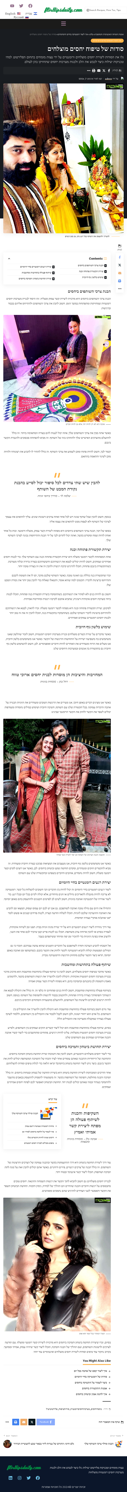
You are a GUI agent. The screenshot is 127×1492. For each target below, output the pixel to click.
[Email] (98, 70)
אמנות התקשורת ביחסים (94, 1388)
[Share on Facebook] (109, 70)
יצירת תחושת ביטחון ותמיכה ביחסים (35, 278)
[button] (63, 24)
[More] (88, 70)
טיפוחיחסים (96, 1409)
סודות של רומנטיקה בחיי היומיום (91, 1376)
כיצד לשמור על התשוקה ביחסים (91, 1382)
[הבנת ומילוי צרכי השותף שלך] (49, 1113)
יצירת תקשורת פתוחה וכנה (91, 271)
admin (108, 79)
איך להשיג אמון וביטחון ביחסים (91, 1394)
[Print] (93, 70)
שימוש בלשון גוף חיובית (93, 277)
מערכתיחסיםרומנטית (80, 1409)
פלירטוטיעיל (52, 1409)
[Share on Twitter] (104, 70)
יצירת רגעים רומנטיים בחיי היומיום (35, 266)
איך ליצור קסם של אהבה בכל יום (90, 1371)
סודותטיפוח (64, 1409)
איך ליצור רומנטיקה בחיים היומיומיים (107, 41)
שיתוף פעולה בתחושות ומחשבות (36, 272)
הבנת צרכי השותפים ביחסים (91, 265)
